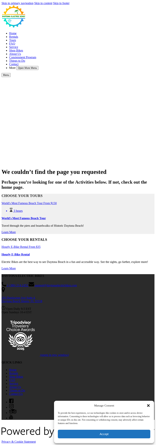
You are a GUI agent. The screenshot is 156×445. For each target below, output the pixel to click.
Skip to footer (61, 3)
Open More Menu (27, 68)
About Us (15, 53)
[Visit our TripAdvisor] (13, 412)
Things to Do (17, 60)
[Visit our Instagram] (11, 407)
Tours (12, 40)
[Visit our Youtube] (11, 418)
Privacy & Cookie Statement (19, 441)
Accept (104, 434)
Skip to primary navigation (17, 3)
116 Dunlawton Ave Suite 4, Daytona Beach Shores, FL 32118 (22, 299)
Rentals (13, 36)
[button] (148, 405)
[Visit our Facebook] (11, 402)
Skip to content (43, 3)
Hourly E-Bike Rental (16, 254)
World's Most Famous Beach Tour (24, 218)
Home (13, 33)
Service (13, 47)
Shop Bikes (16, 50)
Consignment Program (22, 57)
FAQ (12, 43)
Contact (13, 64)
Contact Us (16, 393)
